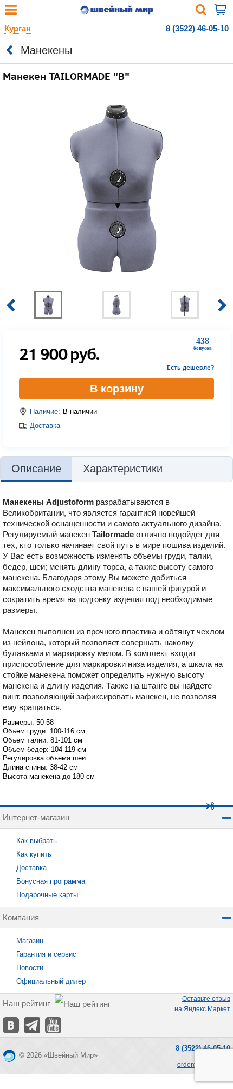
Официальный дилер (51, 981)
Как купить (33, 854)
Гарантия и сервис (46, 954)
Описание (36, 469)
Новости (29, 968)
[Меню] (11, 12)
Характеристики (123, 469)
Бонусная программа (50, 881)
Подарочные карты (47, 895)
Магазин (29, 941)
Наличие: (45, 411)
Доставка (45, 426)
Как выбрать (36, 841)
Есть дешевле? (190, 367)
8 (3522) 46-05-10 (197, 28)
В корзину (117, 389)
